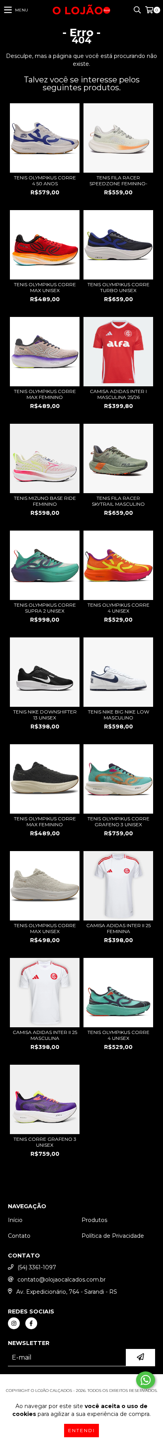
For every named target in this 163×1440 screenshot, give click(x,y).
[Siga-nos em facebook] (31, 1323)
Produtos (94, 1220)
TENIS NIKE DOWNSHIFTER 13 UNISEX (45, 715)
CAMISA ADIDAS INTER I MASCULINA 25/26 (118, 394)
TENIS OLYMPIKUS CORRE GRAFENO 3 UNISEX (118, 821)
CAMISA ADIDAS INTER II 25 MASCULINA (45, 1035)
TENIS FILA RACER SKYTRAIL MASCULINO (118, 501)
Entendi (81, 1430)
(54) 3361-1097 (36, 1267)
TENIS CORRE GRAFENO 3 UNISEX (44, 1142)
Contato (19, 1235)
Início (15, 1220)
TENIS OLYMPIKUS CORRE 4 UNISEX (118, 608)
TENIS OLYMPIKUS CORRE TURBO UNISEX (118, 287)
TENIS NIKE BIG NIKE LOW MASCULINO (118, 715)
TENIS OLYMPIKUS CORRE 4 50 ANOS (45, 180)
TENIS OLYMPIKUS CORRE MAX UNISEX (45, 287)
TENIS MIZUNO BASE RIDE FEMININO (45, 501)
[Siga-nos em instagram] (14, 1323)
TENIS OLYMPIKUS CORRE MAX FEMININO (45, 394)
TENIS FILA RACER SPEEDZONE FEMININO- (118, 180)
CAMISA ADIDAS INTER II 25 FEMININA (118, 928)
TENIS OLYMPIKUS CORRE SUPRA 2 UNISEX (45, 608)
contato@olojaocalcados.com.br (61, 1279)
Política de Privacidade (113, 1235)
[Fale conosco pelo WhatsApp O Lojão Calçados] (145, 1380)
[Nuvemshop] (81, 1382)
